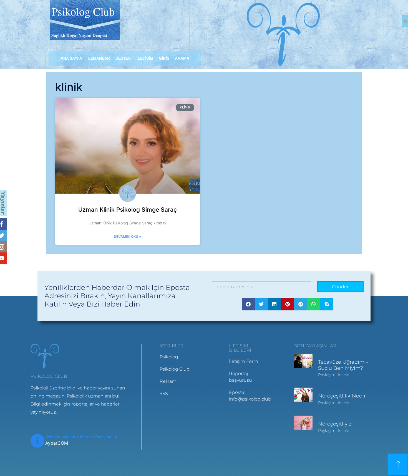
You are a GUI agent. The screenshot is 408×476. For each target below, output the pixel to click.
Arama (182, 58)
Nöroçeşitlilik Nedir (342, 396)
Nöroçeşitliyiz (334, 424)
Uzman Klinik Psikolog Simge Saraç (127, 209)
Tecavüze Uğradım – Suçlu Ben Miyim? (343, 365)
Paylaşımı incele (333, 374)
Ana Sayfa (71, 58)
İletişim (145, 58)
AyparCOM (56, 443)
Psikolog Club (83, 11)
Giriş (164, 58)
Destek (123, 58)
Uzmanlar (99, 58)
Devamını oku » (127, 236)
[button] (248, 304)
